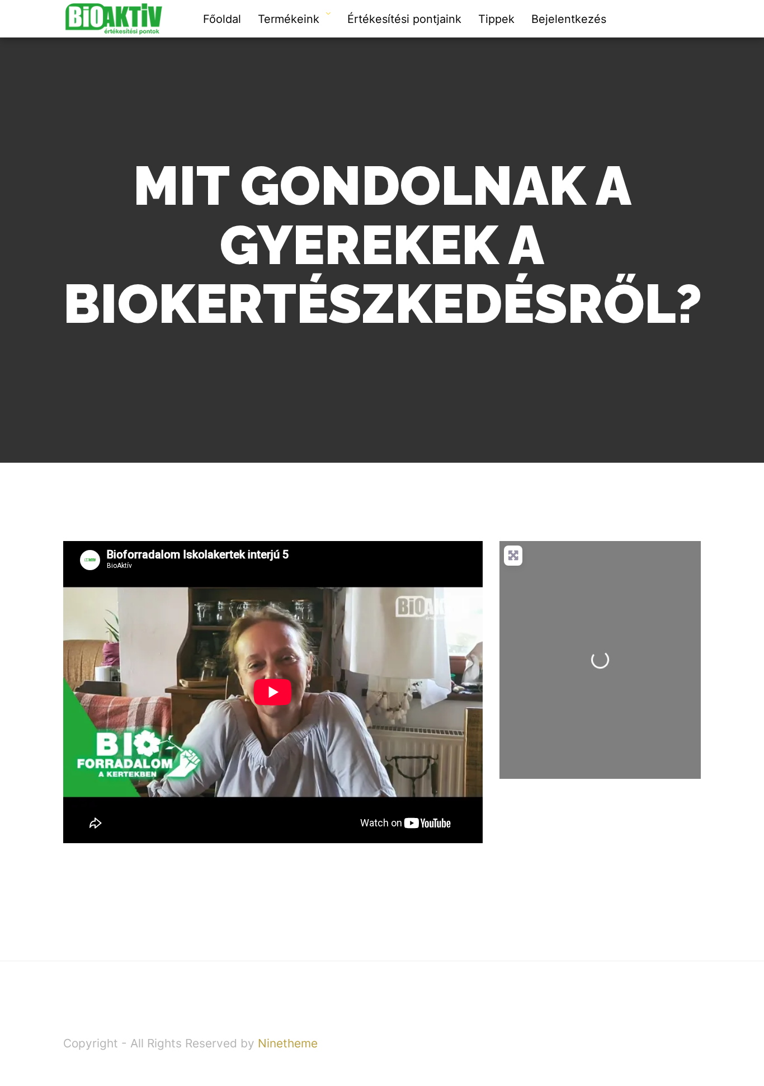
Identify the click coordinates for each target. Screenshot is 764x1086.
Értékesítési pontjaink (404, 19)
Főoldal (222, 19)
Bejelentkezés (568, 19)
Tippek (496, 19)
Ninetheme (288, 1043)
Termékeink (288, 19)
